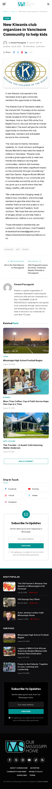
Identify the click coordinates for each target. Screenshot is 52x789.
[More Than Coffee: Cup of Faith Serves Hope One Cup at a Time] (26, 381)
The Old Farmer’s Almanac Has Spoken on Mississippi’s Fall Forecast (32, 586)
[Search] (48, 4)
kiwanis (25, 249)
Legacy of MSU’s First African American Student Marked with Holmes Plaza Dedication (32, 651)
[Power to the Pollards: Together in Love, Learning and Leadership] (9, 667)
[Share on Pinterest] (22, 52)
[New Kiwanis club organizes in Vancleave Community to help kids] (26, 73)
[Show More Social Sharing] (31, 52)
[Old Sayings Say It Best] (9, 602)
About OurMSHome (19, 768)
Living (7, 18)
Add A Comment (26, 461)
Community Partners (16, 772)
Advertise (35, 768)
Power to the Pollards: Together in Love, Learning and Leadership (33, 667)
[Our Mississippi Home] (25, 4)
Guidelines (22, 775)
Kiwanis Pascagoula (18, 43)
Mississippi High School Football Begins (23, 360)
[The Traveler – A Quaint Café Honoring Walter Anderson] (26, 425)
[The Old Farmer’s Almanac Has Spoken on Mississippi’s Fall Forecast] (9, 586)
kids (18, 249)
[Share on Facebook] (14, 52)
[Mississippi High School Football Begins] (26, 340)
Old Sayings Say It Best (29, 599)
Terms (32, 775)
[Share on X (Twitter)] (18, 52)
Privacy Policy (24, 555)
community (8, 249)
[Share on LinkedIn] (26, 52)
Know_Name (43, 781)
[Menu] (4, 4)
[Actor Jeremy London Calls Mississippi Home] (9, 616)
